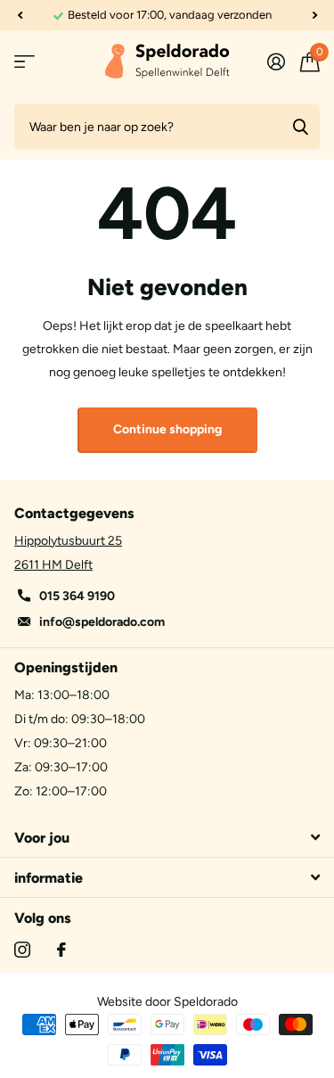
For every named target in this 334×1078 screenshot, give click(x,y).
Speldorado (206, 1001)
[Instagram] (22, 950)
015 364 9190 (77, 596)
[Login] (275, 61)
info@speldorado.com (102, 622)
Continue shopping (167, 429)
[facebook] (61, 949)
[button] (19, 15)
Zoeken (300, 126)
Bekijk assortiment (24, 62)
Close (167, 837)
